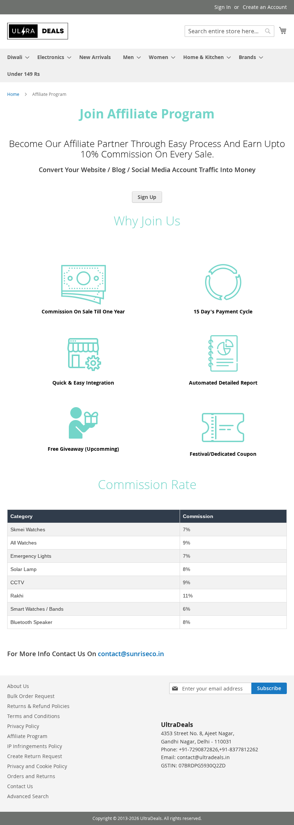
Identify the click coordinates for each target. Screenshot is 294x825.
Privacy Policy (23, 726)
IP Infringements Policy (34, 746)
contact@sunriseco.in (131, 653)
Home (13, 94)
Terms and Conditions (33, 716)
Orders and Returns (31, 776)
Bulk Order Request (30, 696)
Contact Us (20, 786)
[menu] (147, 65)
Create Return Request (34, 756)
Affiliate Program (27, 736)
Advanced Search (28, 796)
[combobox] (229, 31)
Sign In (222, 7)
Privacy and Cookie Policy (37, 766)
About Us (18, 686)
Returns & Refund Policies (38, 706)
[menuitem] (16, 57)
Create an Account (265, 7)
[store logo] (37, 31)
